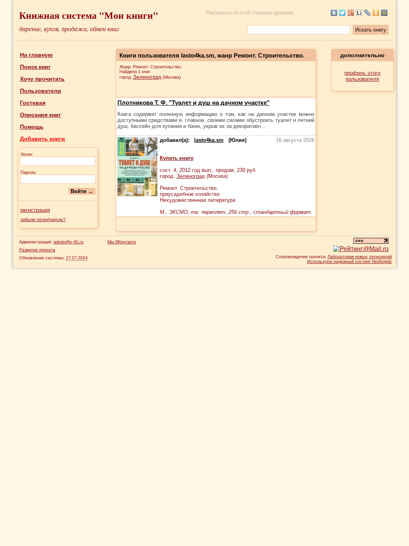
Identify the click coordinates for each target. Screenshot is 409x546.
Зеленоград (147, 77)
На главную (36, 55)
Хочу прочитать (42, 79)
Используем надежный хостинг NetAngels (349, 261)
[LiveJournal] (367, 13)
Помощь (32, 127)
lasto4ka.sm (209, 140)
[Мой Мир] (384, 13)
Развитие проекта (37, 249)
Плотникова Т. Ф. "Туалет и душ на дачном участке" (193, 102)
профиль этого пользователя (362, 76)
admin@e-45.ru (68, 241)
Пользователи (40, 91)
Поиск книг (35, 67)
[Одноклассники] (376, 13)
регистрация (35, 210)
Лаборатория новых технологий (360, 256)
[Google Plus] (351, 13)
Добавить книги (42, 139)
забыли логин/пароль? (43, 219)
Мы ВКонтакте (121, 241)
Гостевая (33, 103)
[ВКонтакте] (334, 13)
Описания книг (40, 115)
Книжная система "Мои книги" (88, 15)
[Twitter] (342, 13)
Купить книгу (176, 158)
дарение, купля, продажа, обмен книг (69, 28)
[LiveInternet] (359, 13)
